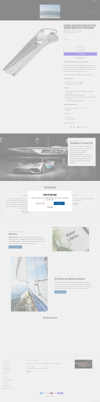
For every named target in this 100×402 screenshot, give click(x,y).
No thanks (50, 207)
